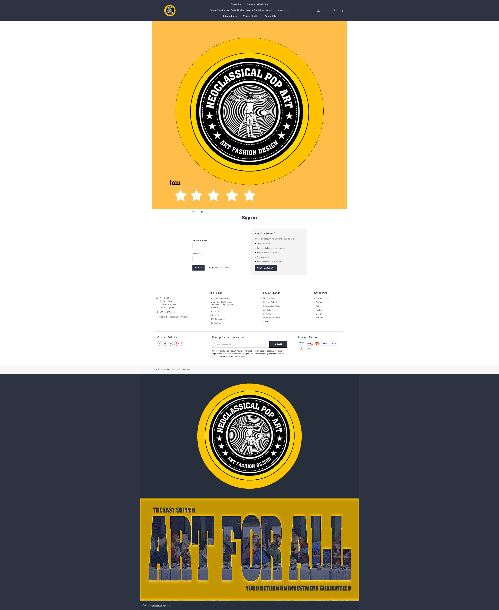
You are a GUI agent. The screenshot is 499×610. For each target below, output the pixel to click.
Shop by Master (323, 298)
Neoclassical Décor (271, 306)
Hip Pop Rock (269, 298)
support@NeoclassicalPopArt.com (172, 317)
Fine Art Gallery (270, 302)
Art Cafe (267, 310)
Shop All (235, 4)
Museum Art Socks (271, 318)
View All (267, 322)
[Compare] (326, 12)
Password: (197, 253)
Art (317, 306)
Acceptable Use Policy (257, 4)
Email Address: (199, 240)
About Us (282, 10)
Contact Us (270, 16)
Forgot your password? (219, 267)
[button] (249, 436)
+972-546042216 (168, 312)
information (229, 16)
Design (319, 314)
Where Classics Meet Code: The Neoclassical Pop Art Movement (241, 10)
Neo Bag (267, 314)
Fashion (319, 310)
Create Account (266, 268)
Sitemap (186, 369)
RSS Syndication (251, 16)
